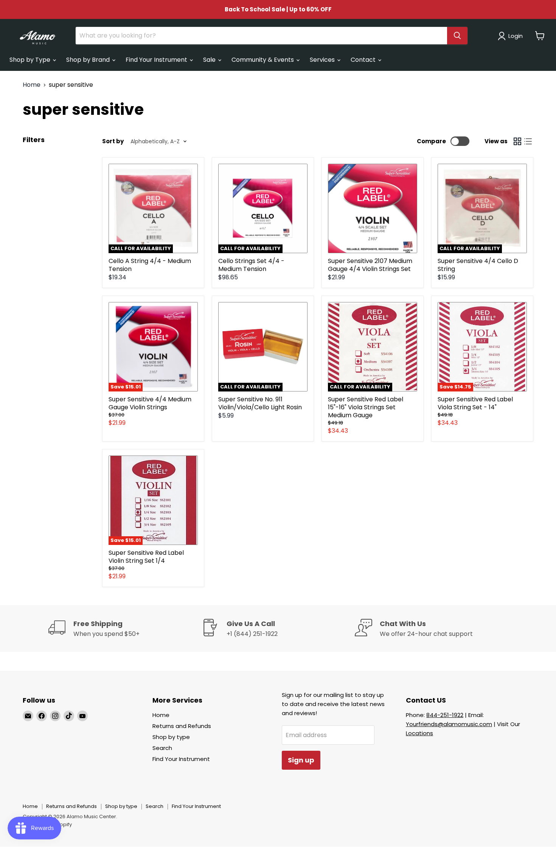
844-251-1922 (444, 715)
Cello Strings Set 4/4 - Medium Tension (251, 265)
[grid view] (517, 141)
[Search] (457, 35)
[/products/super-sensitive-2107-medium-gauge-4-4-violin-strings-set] (372, 208)
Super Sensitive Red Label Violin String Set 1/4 (146, 556)
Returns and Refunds (181, 726)
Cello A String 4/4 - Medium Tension (150, 265)
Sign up (301, 760)
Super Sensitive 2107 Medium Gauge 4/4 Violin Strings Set (370, 265)
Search (162, 748)
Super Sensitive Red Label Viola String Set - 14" (475, 403)
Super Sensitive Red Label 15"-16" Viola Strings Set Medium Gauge (365, 407)
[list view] (528, 141)
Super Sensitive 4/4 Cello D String (478, 265)
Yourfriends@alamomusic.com (449, 724)
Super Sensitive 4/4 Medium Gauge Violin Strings (150, 403)
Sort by (113, 141)
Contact (364, 59)
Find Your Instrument (157, 59)
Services (323, 59)
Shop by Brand (88, 59)
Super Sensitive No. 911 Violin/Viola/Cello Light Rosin (260, 403)
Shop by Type (30, 59)
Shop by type (171, 737)
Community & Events (263, 59)
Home (31, 84)
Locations (419, 733)
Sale (210, 59)
